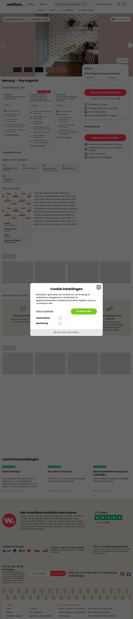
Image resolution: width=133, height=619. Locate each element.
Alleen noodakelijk (44, 311)
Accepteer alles (83, 311)
